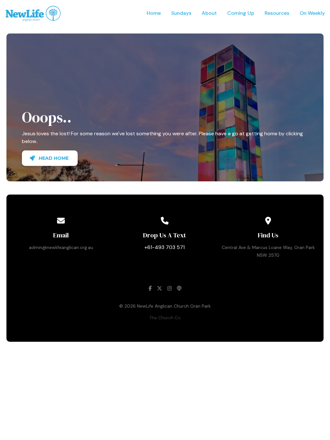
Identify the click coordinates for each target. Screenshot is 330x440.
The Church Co (165, 317)
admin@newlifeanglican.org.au (61, 247)
